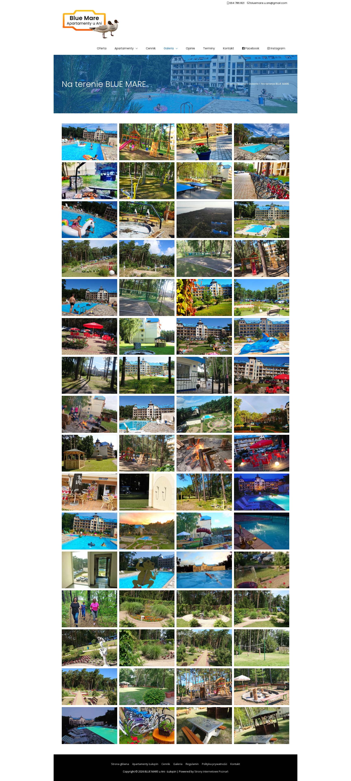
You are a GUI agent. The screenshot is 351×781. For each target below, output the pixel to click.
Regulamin (192, 764)
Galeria (177, 764)
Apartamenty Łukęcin (145, 764)
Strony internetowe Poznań (211, 771)
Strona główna (120, 764)
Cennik (165, 764)
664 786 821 (236, 3)
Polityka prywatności (214, 764)
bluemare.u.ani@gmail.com (268, 3)
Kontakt (235, 764)
